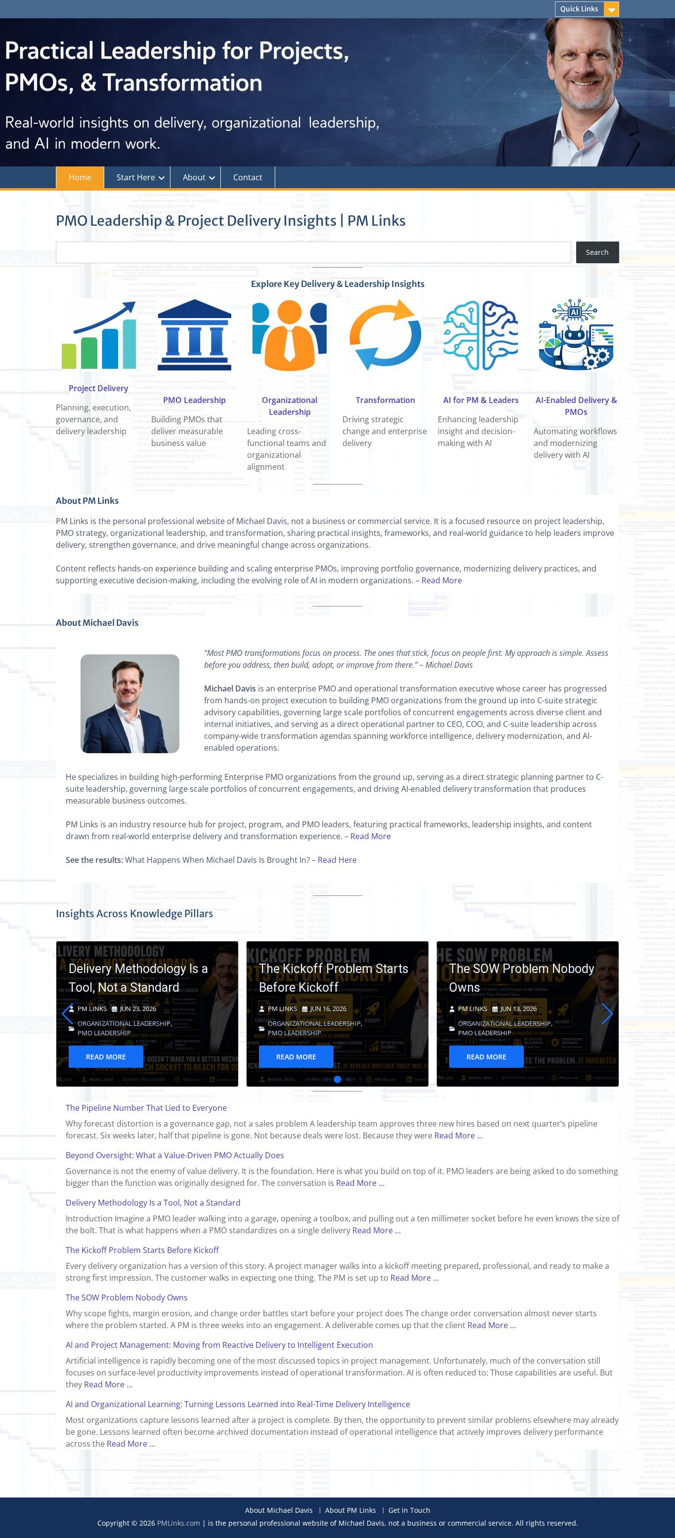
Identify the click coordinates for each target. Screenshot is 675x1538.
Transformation (385, 400)
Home (80, 177)
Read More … (458, 1135)
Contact (247, 177)
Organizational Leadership (124, 1023)
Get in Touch (409, 1510)
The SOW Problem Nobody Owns (331, 978)
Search (597, 252)
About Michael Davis (279, 1510)
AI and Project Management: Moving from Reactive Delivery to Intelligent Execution (219, 1344)
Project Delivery (98, 388)
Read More (442, 580)
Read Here (337, 859)
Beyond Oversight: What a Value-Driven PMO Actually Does (175, 1155)
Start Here (136, 177)
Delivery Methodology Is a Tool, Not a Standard (153, 1202)
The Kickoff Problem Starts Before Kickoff (143, 978)
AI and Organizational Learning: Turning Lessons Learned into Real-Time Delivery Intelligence (238, 1404)
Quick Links (579, 8)
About (194, 177)
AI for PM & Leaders (481, 400)
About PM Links (350, 1510)
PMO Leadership (194, 400)
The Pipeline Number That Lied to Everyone (520, 983)
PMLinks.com (178, 1523)
